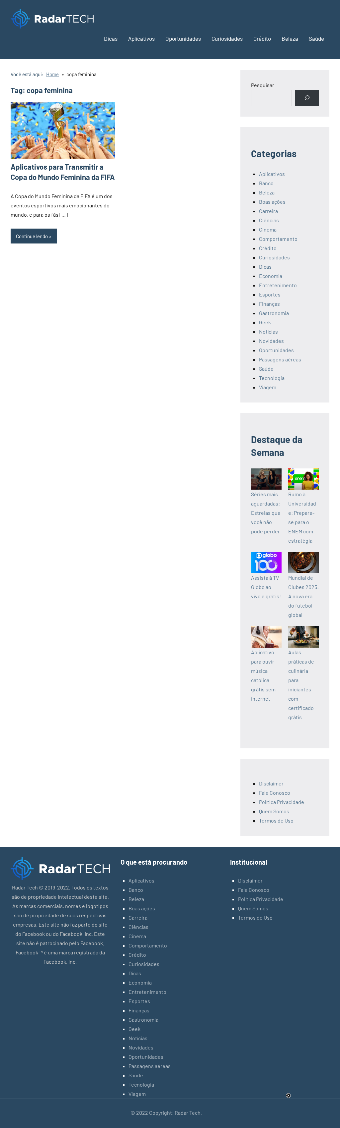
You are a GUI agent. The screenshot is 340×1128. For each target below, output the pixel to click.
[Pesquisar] (307, 98)
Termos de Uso (276, 820)
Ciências (269, 220)
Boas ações (272, 201)
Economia (270, 276)
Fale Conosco (274, 792)
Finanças (269, 303)
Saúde (316, 38)
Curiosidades (227, 38)
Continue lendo (32, 236)
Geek (265, 322)
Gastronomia (274, 313)
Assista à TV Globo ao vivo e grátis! (266, 586)
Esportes (270, 294)
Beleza (290, 38)
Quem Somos (274, 811)
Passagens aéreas (280, 359)
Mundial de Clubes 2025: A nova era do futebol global (303, 596)
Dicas (111, 38)
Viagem (267, 387)
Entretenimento (278, 285)
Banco (266, 183)
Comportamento (278, 239)
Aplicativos (141, 38)
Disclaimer (271, 783)
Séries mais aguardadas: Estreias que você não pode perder (266, 512)
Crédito (262, 38)
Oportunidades (183, 38)
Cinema (268, 229)
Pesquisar (262, 85)
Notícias (268, 331)
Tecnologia (272, 378)
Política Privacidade (281, 802)
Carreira (268, 211)
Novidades (271, 341)
